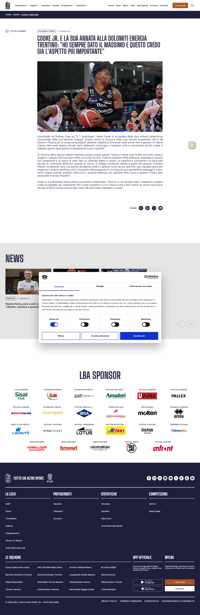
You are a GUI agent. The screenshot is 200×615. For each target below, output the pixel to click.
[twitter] (154, 208)
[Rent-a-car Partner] (21, 430)
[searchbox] (100, 3)
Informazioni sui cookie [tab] (141, 286)
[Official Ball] (147, 413)
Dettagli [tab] (100, 286)
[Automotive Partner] (84, 396)
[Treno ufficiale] (116, 413)
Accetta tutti (139, 336)
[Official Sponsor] (147, 396)
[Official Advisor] (163, 448)
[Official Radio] (131, 448)
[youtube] (170, 478)
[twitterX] (176, 478)
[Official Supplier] (147, 430)
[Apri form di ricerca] (192, 5)
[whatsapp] (147, 208)
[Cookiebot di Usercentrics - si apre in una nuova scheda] (146, 277)
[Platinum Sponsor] (53, 396)
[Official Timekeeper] (84, 430)
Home (8, 15)
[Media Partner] (37, 448)
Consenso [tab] (59, 286)
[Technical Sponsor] (179, 413)
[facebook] (141, 208)
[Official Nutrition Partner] (116, 430)
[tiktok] (181, 478)
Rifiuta (61, 336)
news (16, 15)
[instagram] (154, 478)
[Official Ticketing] (53, 430)
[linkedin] (160, 208)
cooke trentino (30, 15)
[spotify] (192, 478)
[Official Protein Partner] (116, 396)
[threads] (160, 478)
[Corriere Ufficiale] (179, 430)
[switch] (85, 324)
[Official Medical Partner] (84, 413)
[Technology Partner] (53, 413)
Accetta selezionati (100, 336)
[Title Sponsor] (21, 396)
